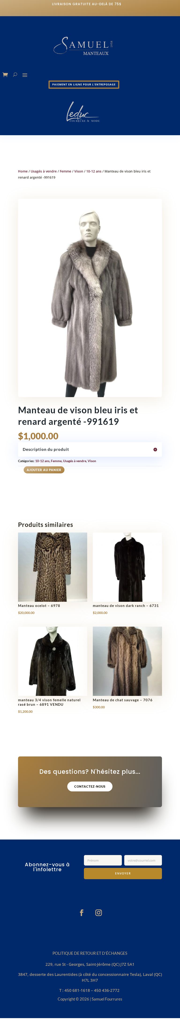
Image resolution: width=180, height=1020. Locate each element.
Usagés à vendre (44, 171)
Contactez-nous (89, 786)
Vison (78, 171)
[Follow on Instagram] (98, 912)
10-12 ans (93, 171)
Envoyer (123, 873)
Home (23, 171)
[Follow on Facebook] (81, 912)
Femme (65, 171)
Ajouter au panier (44, 470)
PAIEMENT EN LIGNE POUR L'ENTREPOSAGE (84, 84)
